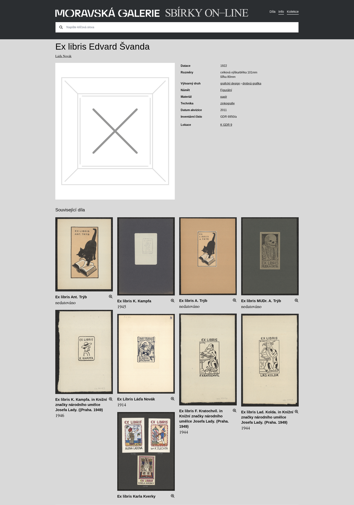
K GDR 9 (226, 124)
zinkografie (227, 103)
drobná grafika (251, 83)
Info (281, 11)
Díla (272, 11)
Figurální (226, 90)
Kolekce (293, 11)
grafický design (230, 83)
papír (223, 96)
